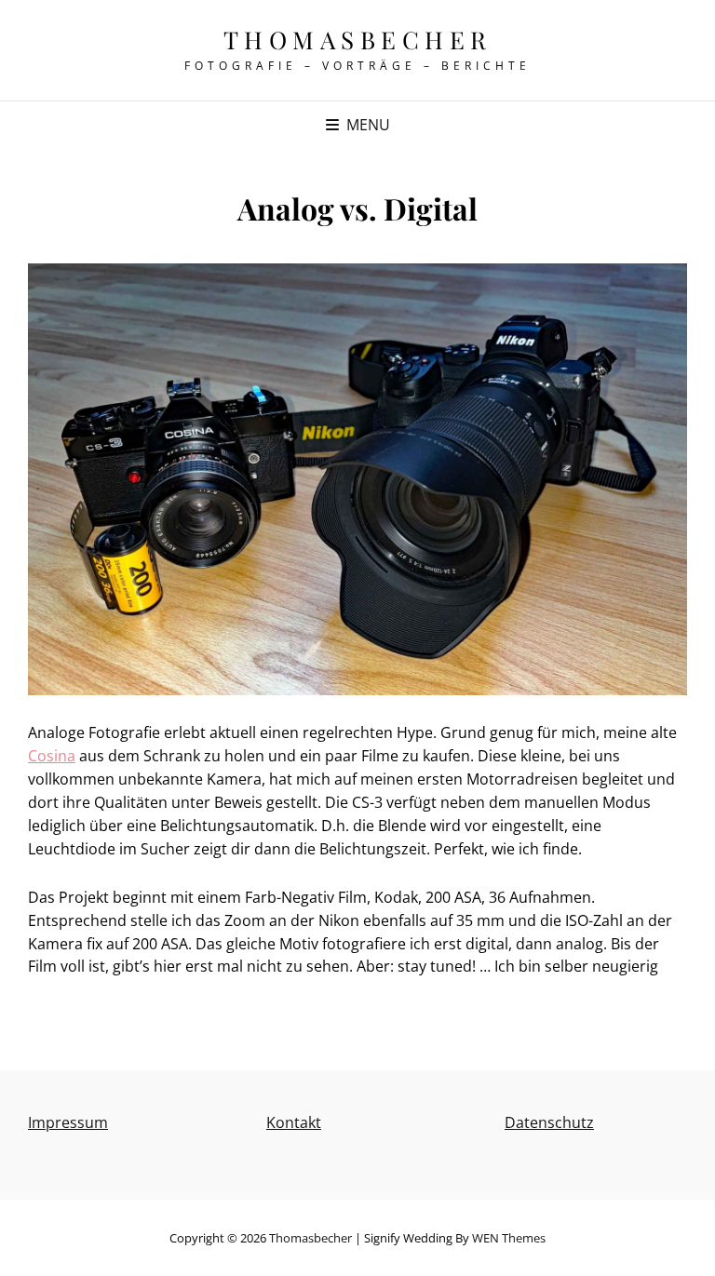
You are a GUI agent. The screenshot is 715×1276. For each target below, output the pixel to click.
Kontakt (293, 1122)
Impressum (68, 1122)
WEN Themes (509, 1237)
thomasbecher (357, 39)
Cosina (51, 755)
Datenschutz (549, 1122)
